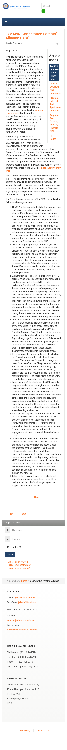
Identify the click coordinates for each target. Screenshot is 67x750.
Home (24, 581)
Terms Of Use (43, 730)
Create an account (17, 562)
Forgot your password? (19, 568)
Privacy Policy (24, 730)
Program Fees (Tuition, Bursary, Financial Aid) (54, 123)
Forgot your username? (19, 565)
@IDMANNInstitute (27, 602)
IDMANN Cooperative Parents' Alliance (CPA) (31, 36)
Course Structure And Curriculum (54, 88)
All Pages (53, 137)
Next (36, 497)
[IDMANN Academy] (19, 6)
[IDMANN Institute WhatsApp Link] (43, 11)
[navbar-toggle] (6, 22)
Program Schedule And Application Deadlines (54, 104)
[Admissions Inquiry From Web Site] (22, 629)
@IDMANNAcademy (25, 597)
